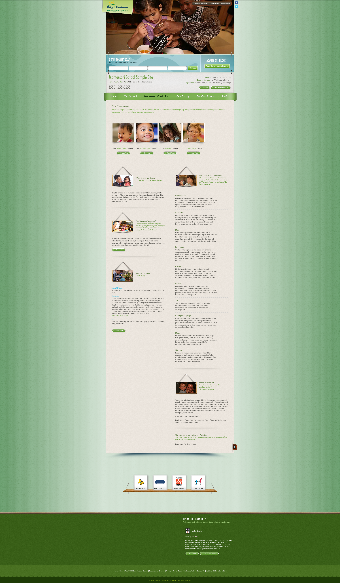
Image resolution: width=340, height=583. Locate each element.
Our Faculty (183, 96)
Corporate (197, 3)
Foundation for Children (156, 571)
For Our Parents (206, 96)
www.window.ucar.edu (120, 315)
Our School (130, 96)
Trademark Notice (189, 571)
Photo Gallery (225, 3)
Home (111, 82)
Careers (205, 3)
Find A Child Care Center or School (136, 571)
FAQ (224, 96)
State (121, 82)
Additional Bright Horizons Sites (216, 571)
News (121, 571)
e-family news (214, 3)
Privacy (168, 571)
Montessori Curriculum (156, 96)
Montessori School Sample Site (131, 77)
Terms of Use (177, 571)
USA (116, 82)
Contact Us (200, 571)
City (126, 82)
